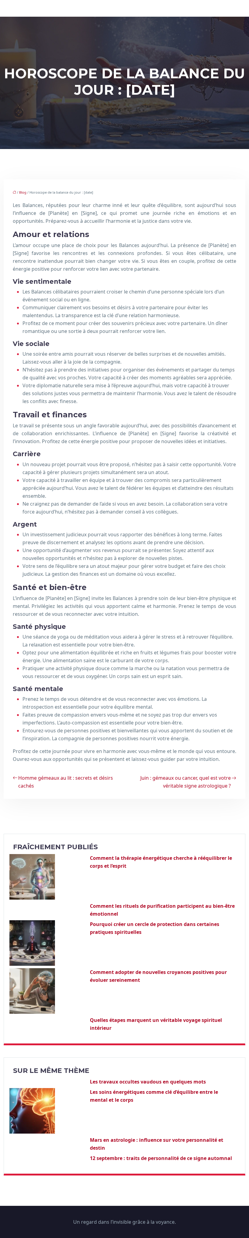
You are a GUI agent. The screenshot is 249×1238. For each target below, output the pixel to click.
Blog (22, 192)
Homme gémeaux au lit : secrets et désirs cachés (65, 782)
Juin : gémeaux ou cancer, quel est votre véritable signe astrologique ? (185, 782)
